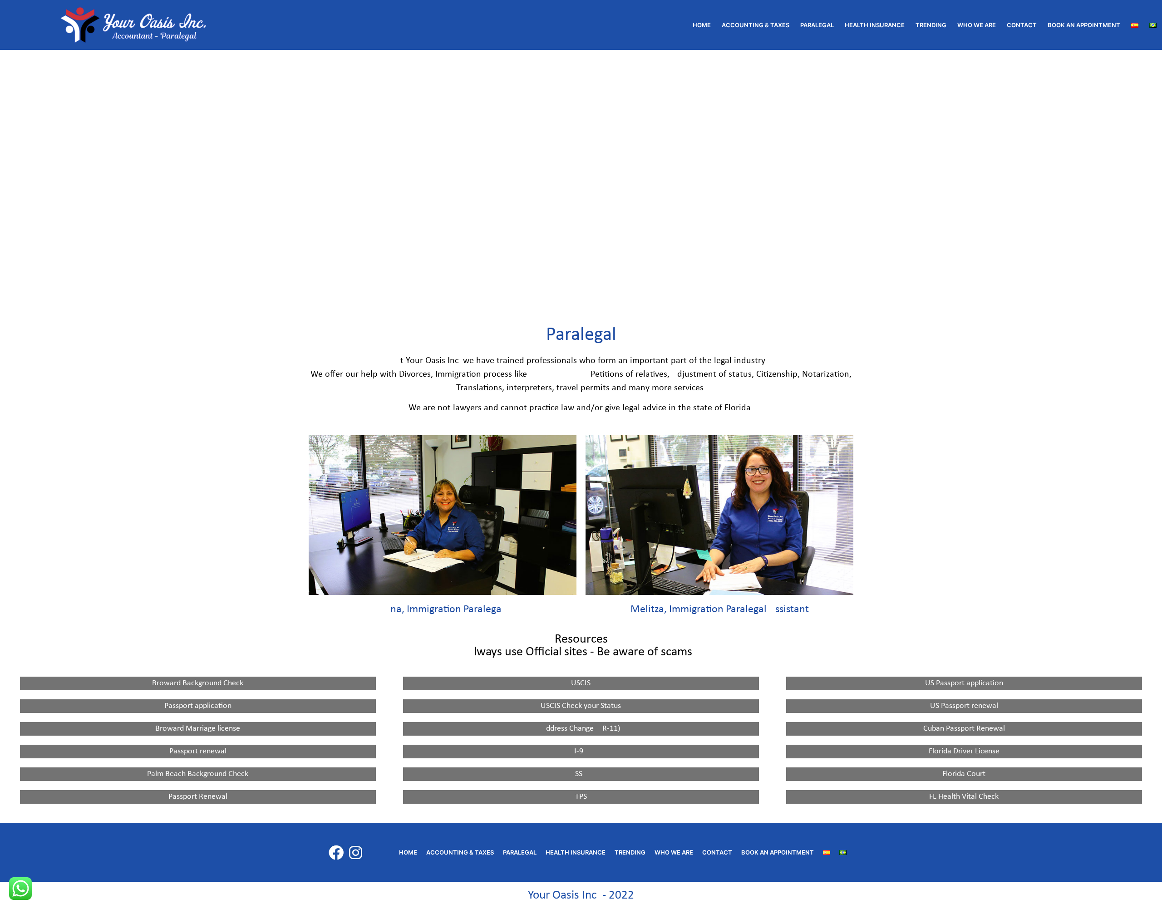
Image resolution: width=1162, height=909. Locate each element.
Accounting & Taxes (755, 25)
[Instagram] (355, 852)
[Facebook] (336, 852)
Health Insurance (875, 25)
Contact (1022, 25)
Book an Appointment (1084, 25)
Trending (931, 25)
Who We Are (976, 25)
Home (702, 25)
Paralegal (817, 25)
